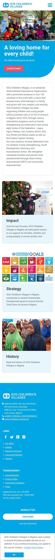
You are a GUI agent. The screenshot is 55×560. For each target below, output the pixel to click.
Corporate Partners (13, 455)
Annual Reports (12, 475)
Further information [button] (33, 547)
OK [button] (14, 555)
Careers (8, 459)
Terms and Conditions (14, 483)
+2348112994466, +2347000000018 (21, 416)
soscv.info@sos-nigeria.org (17, 419)
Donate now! (14, 68)
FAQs (7, 487)
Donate (8, 447)
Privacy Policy (11, 479)
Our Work (9, 443)
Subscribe (27, 517)
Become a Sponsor (13, 451)
